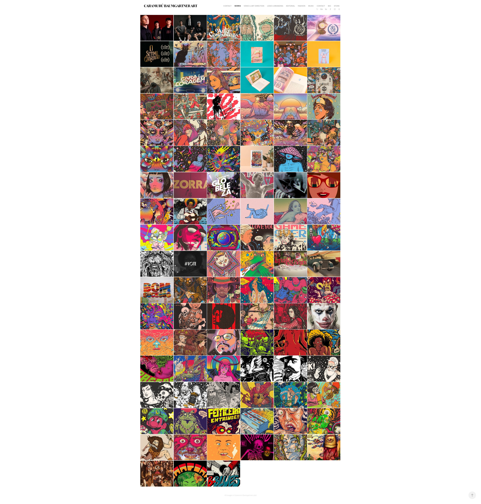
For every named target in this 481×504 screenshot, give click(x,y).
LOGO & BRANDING (275, 6)
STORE (336, 6)
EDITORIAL (290, 6)
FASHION (301, 6)
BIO (329, 6)
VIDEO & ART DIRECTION (254, 6)
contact (227, 6)
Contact (321, 6)
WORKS (237, 6)
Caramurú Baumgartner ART (170, 6)
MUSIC (311, 6)
